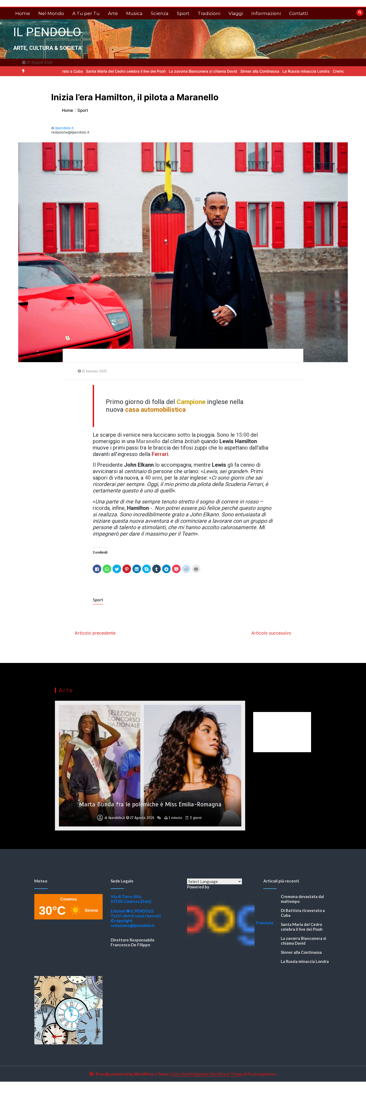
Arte (113, 13)
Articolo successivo (271, 633)
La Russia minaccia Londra (272, 71)
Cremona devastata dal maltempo (329, 71)
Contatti (298, 13)
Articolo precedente (95, 633)
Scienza (160, 13)
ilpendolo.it (64, 128)
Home (22, 13)
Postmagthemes (262, 1073)
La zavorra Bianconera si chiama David (169, 71)
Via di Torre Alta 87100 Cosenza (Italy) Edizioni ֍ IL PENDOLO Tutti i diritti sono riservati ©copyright (136, 908)
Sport (183, 13)
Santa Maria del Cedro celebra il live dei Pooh (92, 71)
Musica (134, 13)
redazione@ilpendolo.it (133, 925)
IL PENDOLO (47, 32)
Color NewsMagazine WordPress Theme (206, 1073)
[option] (92, 71)
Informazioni (266, 13)
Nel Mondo (51, 13)
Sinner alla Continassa (226, 71)
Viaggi (236, 13)
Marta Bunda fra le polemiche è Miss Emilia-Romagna (150, 804)
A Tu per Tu (86, 13)
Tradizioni (209, 13)
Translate (264, 922)
